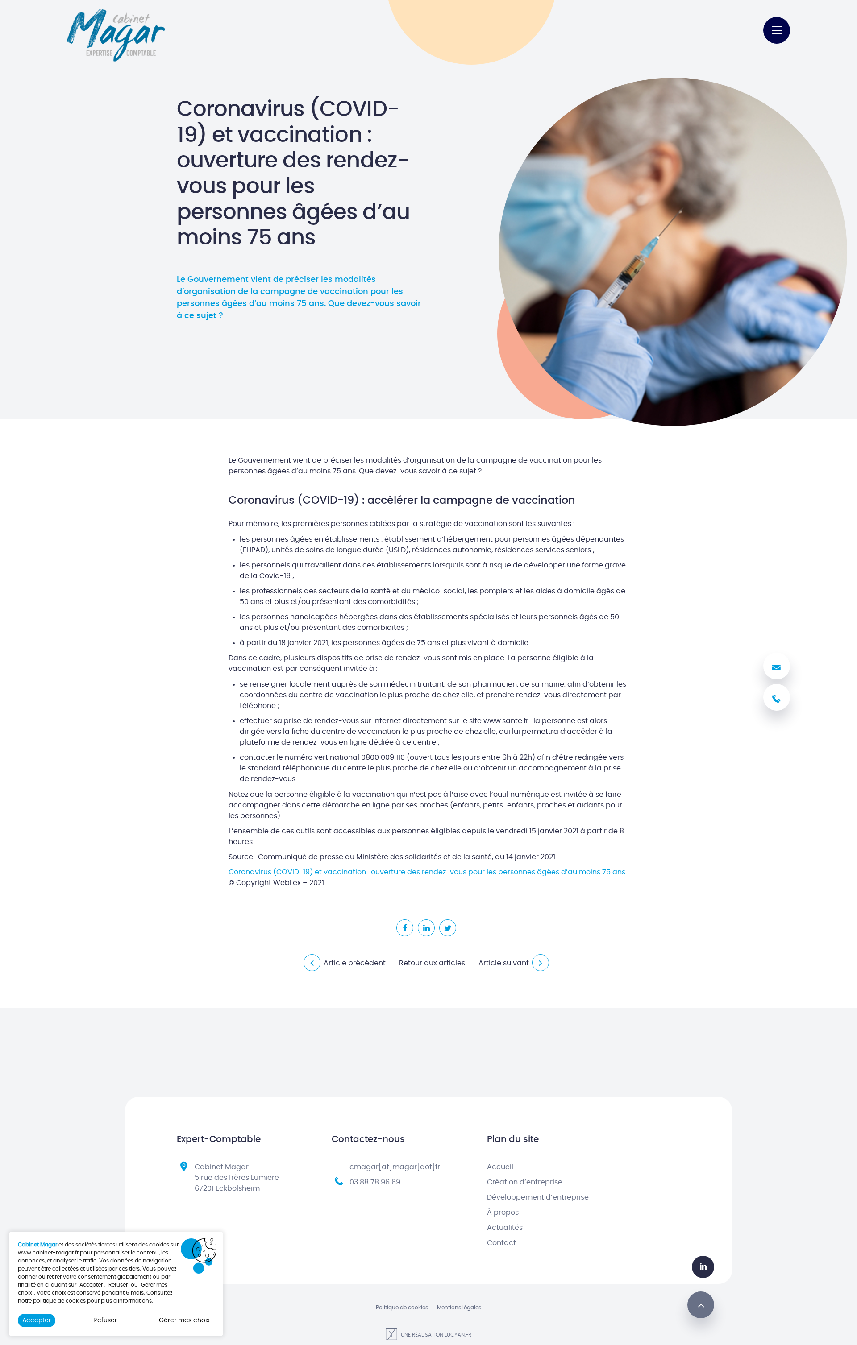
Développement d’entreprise (538, 1197)
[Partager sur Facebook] (404, 927)
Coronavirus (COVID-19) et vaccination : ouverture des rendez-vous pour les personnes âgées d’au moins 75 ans (427, 872)
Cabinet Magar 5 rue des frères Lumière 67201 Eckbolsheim (237, 1177)
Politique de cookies (402, 1307)
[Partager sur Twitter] (447, 927)
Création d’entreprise (524, 1182)
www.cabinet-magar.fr (48, 1252)
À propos (503, 1212)
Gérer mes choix (184, 1320)
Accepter (36, 1320)
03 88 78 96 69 (374, 1182)
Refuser (105, 1320)
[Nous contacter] (776, 666)
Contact (501, 1242)
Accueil (500, 1167)
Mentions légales (459, 1307)
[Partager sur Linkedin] (426, 927)
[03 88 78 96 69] (776, 697)
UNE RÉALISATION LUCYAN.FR (435, 1334)
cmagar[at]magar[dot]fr (394, 1167)
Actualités (505, 1227)
